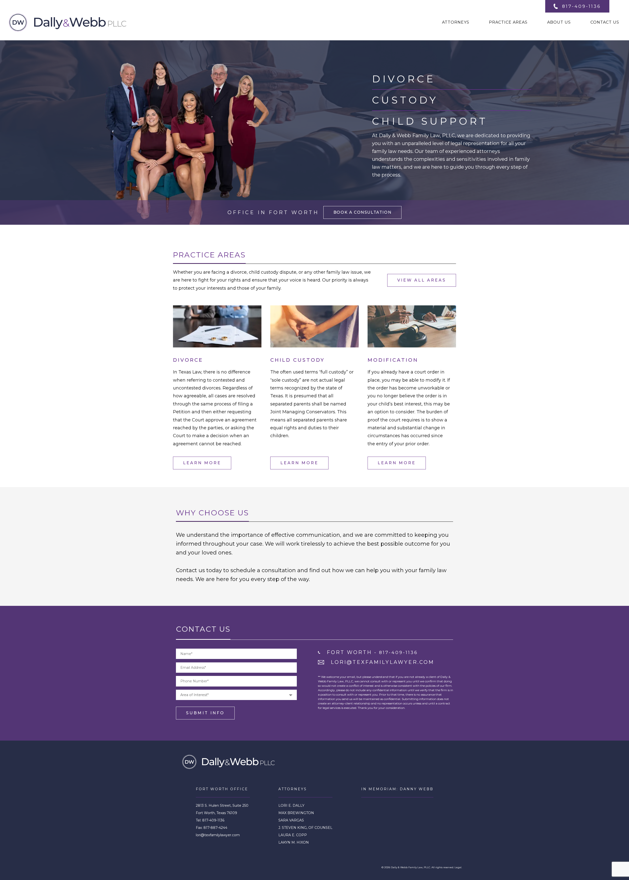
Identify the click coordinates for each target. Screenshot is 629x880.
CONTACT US (604, 22)
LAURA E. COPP (292, 835)
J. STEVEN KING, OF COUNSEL (305, 827)
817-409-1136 (581, 6)
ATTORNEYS (455, 22)
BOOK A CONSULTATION (362, 212)
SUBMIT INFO (205, 713)
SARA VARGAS (291, 820)
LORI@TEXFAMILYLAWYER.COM (382, 662)
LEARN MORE (202, 463)
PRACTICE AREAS (508, 22)
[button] (236, 695)
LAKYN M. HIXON (293, 842)
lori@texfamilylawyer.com (218, 835)
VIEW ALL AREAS (421, 280)
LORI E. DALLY (291, 805)
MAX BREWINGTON (296, 813)
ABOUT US (559, 22)
